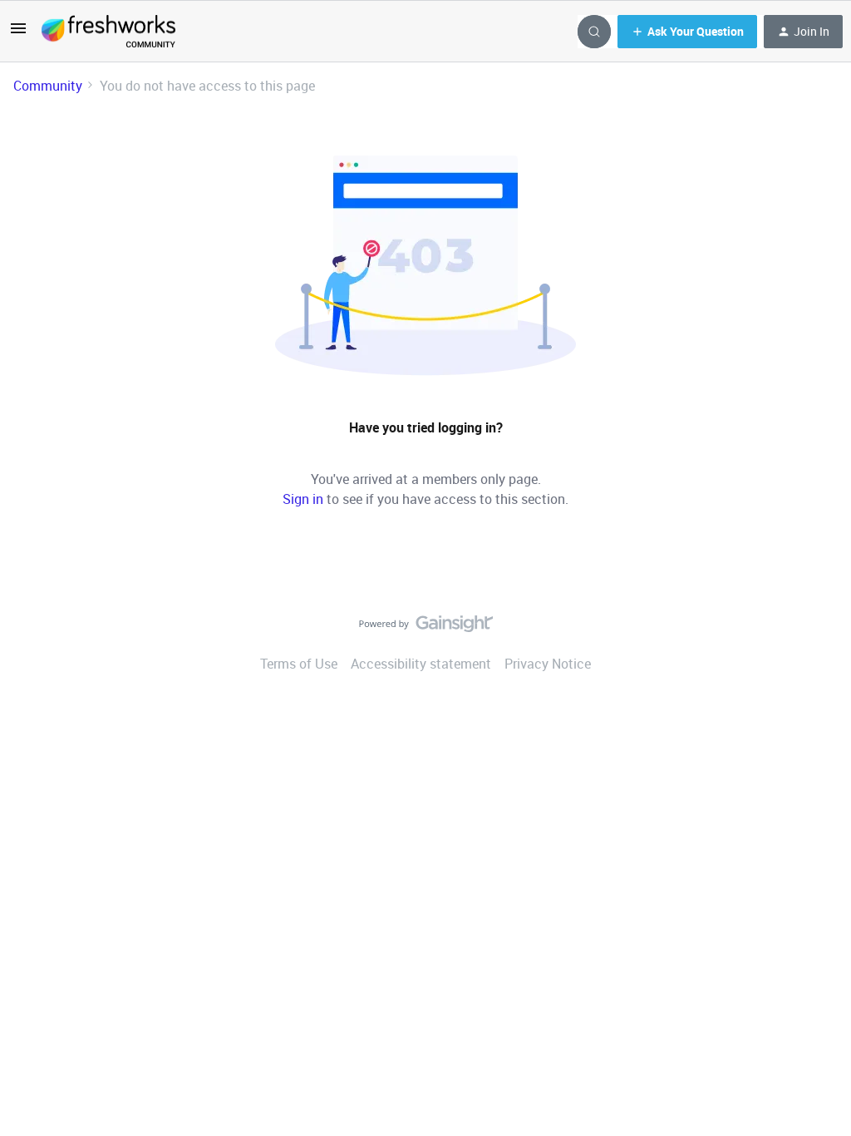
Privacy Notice (547, 663)
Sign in (303, 499)
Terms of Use (298, 663)
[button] (18, 33)
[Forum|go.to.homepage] (108, 31)
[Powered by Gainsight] (426, 627)
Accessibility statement (421, 663)
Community (47, 86)
